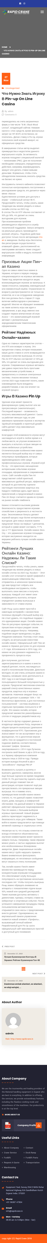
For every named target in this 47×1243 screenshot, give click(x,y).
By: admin (9, 111)
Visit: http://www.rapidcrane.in (19, 1039)
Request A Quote (11, 1162)
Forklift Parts (32, 1157)
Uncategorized (12, 88)
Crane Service (10, 1152)
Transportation (33, 1162)
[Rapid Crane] (16, 12)
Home (5, 47)
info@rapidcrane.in (14, 1211)
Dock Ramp (31, 1152)
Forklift (7, 1157)
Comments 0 (10, 114)
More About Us (12, 1114)
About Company (11, 1147)
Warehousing (10, 1167)
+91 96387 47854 (14, 1202)
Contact (29, 1147)
